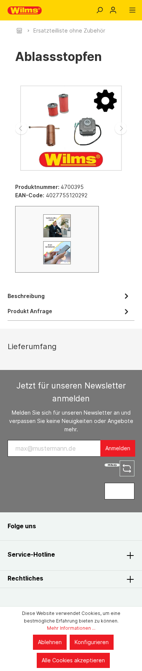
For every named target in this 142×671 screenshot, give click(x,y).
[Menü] (132, 10)
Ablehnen (50, 642)
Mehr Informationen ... (71, 628)
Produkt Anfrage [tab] (30, 311)
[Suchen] (99, 10)
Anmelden (117, 448)
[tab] (69, 295)
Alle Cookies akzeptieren (73, 660)
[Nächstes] (121, 128)
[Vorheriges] (21, 128)
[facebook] (50, 526)
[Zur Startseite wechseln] (25, 10)
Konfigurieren (92, 642)
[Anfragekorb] (123, 7)
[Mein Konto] (113, 10)
